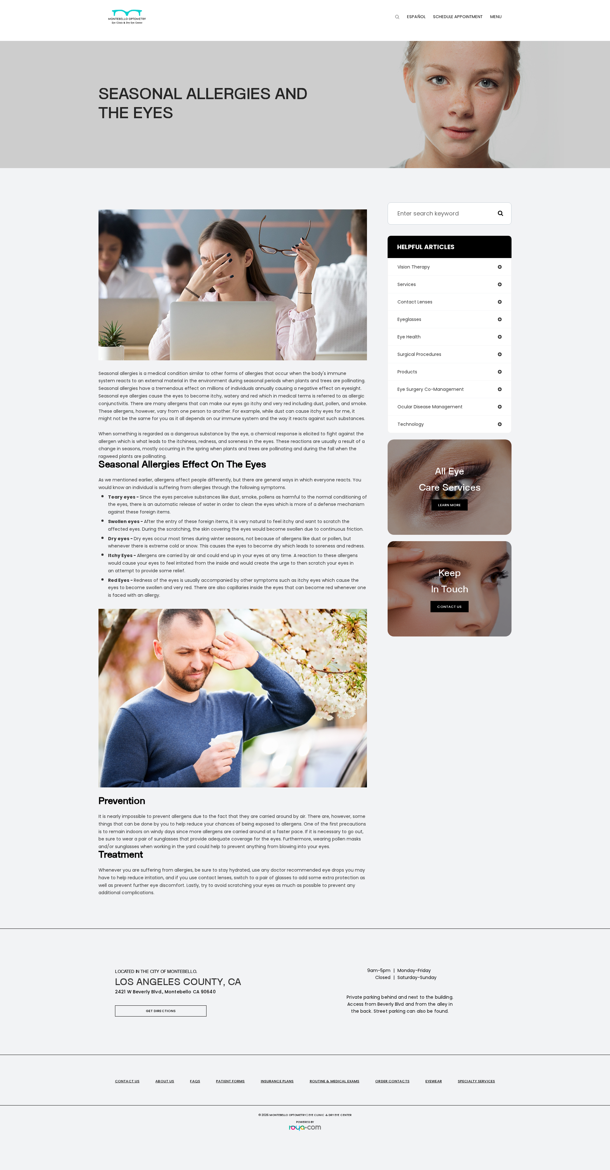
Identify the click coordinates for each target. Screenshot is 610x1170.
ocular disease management (430, 407)
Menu (496, 16)
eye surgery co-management (430, 389)
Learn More (449, 504)
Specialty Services (476, 1081)
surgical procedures (419, 354)
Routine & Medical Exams (335, 1081)
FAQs (195, 1081)
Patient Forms (230, 1081)
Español (416, 16)
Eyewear (433, 1081)
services (406, 284)
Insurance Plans (277, 1081)
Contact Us (449, 606)
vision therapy (413, 267)
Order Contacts (392, 1081)
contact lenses (414, 302)
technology (410, 424)
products (407, 372)
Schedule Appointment (458, 16)
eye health (409, 337)
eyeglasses (409, 319)
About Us (164, 1081)
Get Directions (161, 1010)
